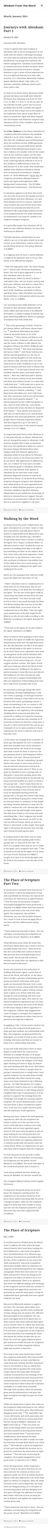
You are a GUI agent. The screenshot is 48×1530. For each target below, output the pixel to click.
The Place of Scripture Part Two (22, 882)
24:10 (32, 175)
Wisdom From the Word (20, 5)
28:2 (37, 175)
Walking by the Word (21, 518)
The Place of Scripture (22, 1230)
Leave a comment (27, 510)
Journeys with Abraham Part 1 (23, 29)
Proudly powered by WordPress (15, 1527)
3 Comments (25, 1221)
